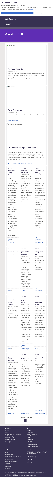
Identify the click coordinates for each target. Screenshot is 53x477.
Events (6, 465)
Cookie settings (39, 13)
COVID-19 (29, 430)
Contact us (7, 432)
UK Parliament (8, 28)
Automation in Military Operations (11, 172)
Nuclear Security (15, 69)
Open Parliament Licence (10, 474)
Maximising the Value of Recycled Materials (12, 301)
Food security (30, 441)
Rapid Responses (9, 454)
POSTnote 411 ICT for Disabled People (25, 300)
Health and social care (39, 242)
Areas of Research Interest (11, 461)
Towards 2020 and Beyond (25, 171)
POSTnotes (7, 452)
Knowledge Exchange (10, 439)
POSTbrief (10, 118)
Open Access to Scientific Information (12, 358)
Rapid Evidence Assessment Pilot (13, 456)
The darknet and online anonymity (39, 172)
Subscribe (32, 456)
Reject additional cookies (25, 13)
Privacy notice (8, 475)
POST (8, 24)
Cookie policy (15, 475)
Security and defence (16, 82)
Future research (8, 458)
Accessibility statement (31, 475)
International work (9, 437)
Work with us (8, 443)
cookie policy (33, 9)
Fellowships (8, 466)
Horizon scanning (9, 459)
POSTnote (10, 82)
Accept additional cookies (9, 13)
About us (7, 430)
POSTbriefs (7, 451)
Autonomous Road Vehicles (11, 252)
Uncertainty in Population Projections (25, 252)
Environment (30, 439)
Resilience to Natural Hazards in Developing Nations (39, 301)
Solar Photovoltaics (25, 357)
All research (8, 463)
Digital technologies (23, 118)
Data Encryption (15, 110)
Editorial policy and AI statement (13, 434)
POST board (8, 441)
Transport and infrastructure (13, 120)
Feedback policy (9, 436)
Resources (7, 468)
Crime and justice (16, 118)
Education (37, 291)
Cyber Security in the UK (39, 357)
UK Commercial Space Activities (22, 148)
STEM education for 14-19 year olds (39, 252)
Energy (27, 413)
